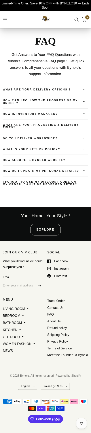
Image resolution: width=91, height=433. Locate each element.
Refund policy (57, 328)
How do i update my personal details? (41, 170)
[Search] (76, 19)
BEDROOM (11, 315)
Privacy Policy (57, 341)
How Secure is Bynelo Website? (34, 160)
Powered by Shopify (68, 375)
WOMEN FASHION (17, 344)
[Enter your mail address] (39, 285)
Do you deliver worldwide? (30, 138)
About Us (54, 321)
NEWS (8, 351)
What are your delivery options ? (37, 89)
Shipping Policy (58, 335)
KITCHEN (10, 330)
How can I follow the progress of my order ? (40, 102)
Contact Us (55, 308)
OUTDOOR (11, 337)
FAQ (50, 314)
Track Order (56, 301)
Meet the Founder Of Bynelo (67, 355)
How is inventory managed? (30, 114)
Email (6, 277)
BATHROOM (12, 323)
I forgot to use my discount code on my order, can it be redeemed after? (40, 183)
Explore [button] (45, 229)
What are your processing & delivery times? (41, 126)
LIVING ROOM (14, 309)
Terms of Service (59, 348)
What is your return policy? (31, 149)
